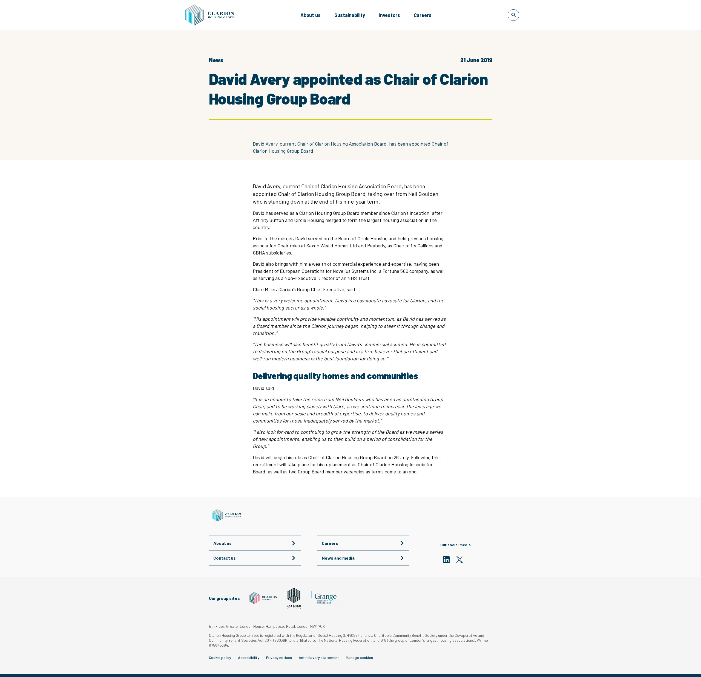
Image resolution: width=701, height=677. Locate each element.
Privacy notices (279, 657)
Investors (389, 15)
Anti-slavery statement (319, 657)
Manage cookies (359, 657)
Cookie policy (220, 657)
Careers (423, 15)
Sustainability (349, 15)
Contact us (224, 557)
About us (310, 15)
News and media (338, 557)
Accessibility (248, 657)
